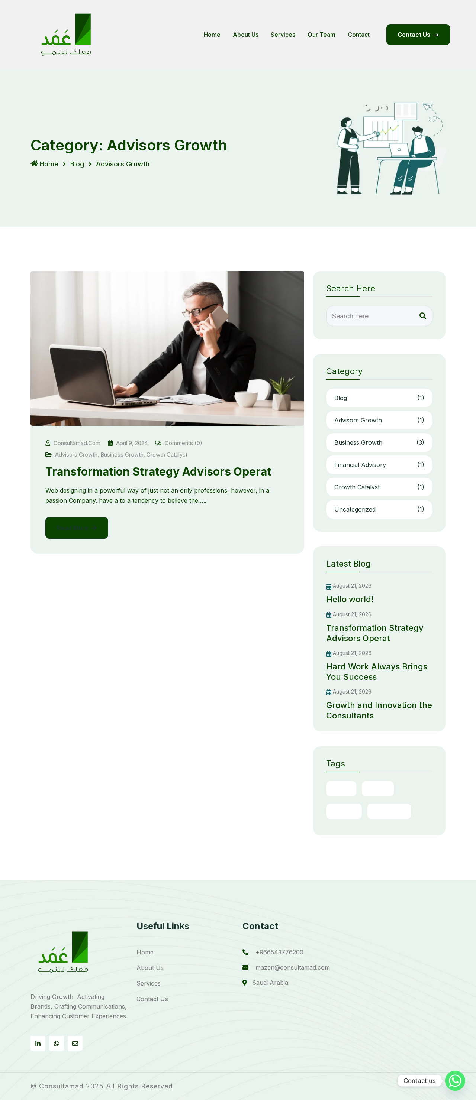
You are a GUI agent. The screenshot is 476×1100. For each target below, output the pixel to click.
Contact (359, 34)
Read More (73, 528)
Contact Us (152, 999)
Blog (77, 164)
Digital (378, 788)
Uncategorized (379, 509)
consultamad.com (77, 443)
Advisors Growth (76, 454)
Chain (341, 788)
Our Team (321, 34)
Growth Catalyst (167, 454)
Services (283, 34)
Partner (344, 811)
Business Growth (122, 454)
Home (212, 34)
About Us (245, 34)
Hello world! (350, 599)
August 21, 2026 (351, 586)
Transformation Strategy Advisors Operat (158, 471)
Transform (389, 811)
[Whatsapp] (455, 1081)
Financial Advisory (379, 464)
